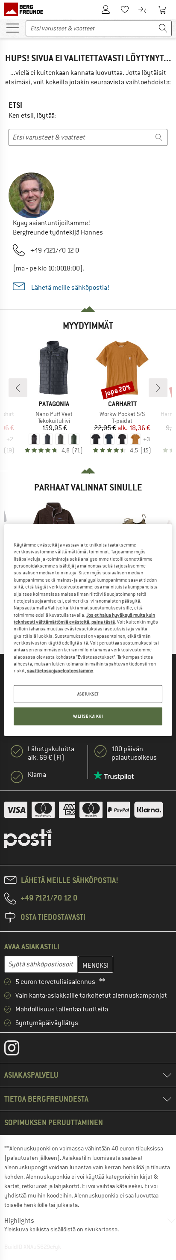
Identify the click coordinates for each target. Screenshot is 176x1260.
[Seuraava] (158, 387)
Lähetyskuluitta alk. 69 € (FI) (51, 753)
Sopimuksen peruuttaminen (53, 1122)
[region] (87, 630)
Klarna (37, 774)
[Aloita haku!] (163, 28)
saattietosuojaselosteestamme (60, 671)
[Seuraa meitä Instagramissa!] (18, 1050)
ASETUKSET (88, 693)
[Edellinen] (18, 387)
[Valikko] (12, 27)
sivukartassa (101, 1229)
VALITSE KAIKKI (88, 716)
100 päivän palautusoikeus (134, 753)
